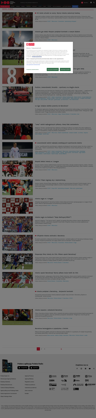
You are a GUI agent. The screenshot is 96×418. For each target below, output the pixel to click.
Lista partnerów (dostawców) (33, 64)
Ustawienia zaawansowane (32, 69)
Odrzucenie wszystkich (53, 69)
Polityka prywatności (37, 56)
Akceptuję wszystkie (65, 69)
